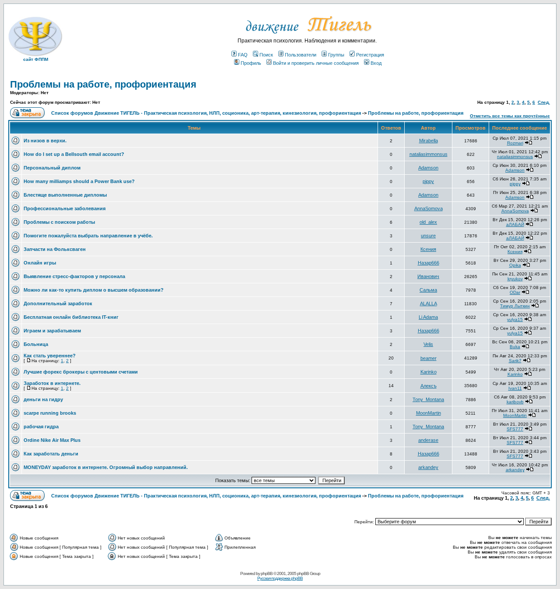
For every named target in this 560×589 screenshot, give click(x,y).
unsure (428, 235)
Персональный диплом (52, 167)
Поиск (266, 54)
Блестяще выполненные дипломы (65, 195)
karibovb (515, 401)
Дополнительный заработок (58, 303)
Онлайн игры (40, 262)
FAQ (243, 54)
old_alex (428, 222)
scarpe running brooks (50, 413)
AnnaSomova (428, 208)
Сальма (428, 290)
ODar (515, 292)
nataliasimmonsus (429, 154)
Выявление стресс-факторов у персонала (74, 276)
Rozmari (515, 143)
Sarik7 (515, 360)
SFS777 (515, 429)
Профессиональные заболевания (64, 208)
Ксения (428, 249)
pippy (428, 181)
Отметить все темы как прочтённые (510, 115)
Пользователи (300, 54)
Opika (515, 265)
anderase (428, 440)
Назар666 (428, 262)
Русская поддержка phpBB (280, 578)
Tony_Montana (428, 399)
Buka (515, 346)
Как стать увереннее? (50, 355)
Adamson (428, 167)
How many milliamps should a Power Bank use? (79, 181)
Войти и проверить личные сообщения (316, 63)
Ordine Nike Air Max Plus (52, 440)
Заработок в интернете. (52, 383)
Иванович (428, 276)
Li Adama (428, 317)
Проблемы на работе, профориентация (103, 84)
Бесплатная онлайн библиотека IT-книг (71, 317)
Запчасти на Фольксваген (55, 249)
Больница (36, 344)
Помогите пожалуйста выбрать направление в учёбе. (88, 235)
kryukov (515, 278)
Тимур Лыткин (515, 305)
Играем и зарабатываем (52, 330)
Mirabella (428, 140)
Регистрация (370, 54)
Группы (336, 54)
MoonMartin (428, 413)
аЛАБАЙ (515, 224)
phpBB (267, 573)
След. (544, 102)
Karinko (428, 371)
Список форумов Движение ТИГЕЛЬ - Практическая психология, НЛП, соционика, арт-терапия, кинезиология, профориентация (206, 113)
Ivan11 (515, 388)
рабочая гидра (41, 426)
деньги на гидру (43, 399)
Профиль (251, 63)
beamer (428, 358)
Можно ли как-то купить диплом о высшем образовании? (94, 290)
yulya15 (515, 319)
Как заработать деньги (51, 453)
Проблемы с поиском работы (59, 222)
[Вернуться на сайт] (307, 36)
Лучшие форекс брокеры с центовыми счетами (81, 371)
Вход (376, 63)
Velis (428, 344)
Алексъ (428, 385)
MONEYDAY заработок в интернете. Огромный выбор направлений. (106, 467)
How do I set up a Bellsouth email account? (74, 154)
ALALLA (428, 303)
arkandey (428, 467)
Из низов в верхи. (45, 140)
